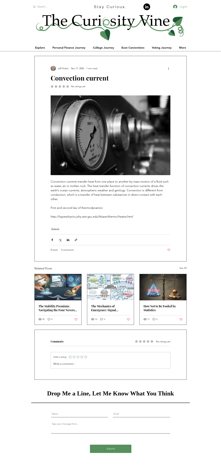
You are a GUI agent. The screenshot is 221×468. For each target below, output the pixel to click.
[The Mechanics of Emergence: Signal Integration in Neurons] (110, 287)
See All (183, 267)
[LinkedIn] (146, 6)
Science (55, 228)
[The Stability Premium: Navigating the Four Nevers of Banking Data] (58, 287)
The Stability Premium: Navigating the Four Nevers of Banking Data (57, 308)
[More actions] (168, 68)
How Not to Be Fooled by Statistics (160, 308)
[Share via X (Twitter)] (60, 239)
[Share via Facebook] (52, 239)
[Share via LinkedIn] (68, 239)
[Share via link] (75, 239)
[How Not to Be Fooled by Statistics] (163, 287)
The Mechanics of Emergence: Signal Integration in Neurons (106, 308)
